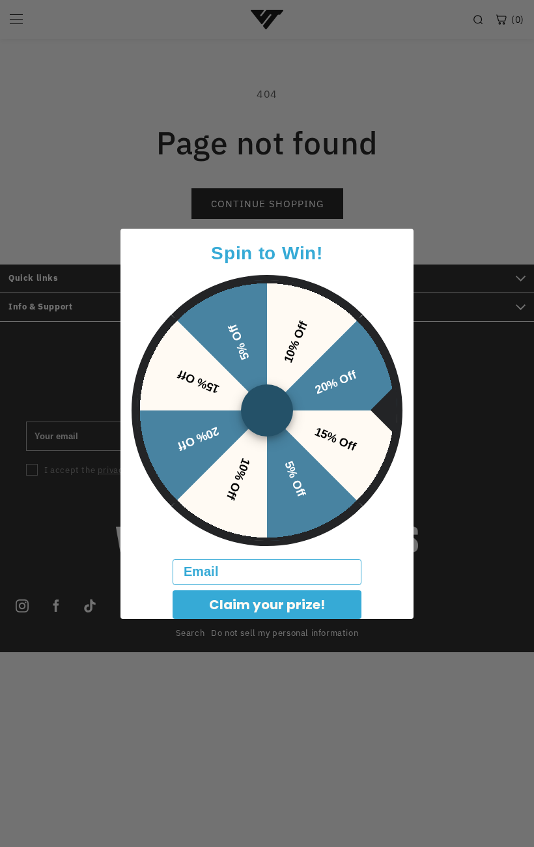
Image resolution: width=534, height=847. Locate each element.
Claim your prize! (267, 605)
